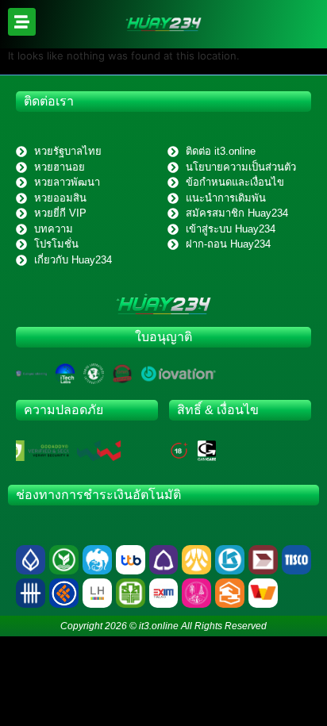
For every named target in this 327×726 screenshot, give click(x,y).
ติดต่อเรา (49, 101)
